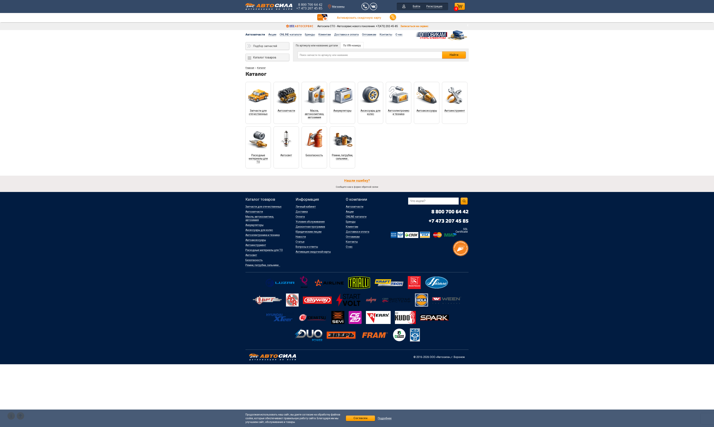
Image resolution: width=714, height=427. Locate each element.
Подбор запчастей (265, 46)
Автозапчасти (255, 34)
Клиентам (324, 34)
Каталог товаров (264, 57)
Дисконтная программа (310, 226)
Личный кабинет (306, 206)
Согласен (360, 418)
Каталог (261, 68)
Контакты (385, 34)
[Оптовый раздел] (441, 35)
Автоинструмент (255, 245)
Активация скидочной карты (313, 251)
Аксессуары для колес (259, 230)
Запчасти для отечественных (263, 206)
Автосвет (251, 255)
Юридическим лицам (308, 231)
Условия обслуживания (310, 221)
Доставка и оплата (346, 34)
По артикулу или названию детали (317, 45)
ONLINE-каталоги (291, 34)
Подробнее (385, 418)
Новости (301, 236)
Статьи (300, 241)
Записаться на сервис (414, 26)
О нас (399, 34)
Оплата (300, 216)
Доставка (302, 211)
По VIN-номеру (352, 45)
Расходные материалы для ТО (264, 250)
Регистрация (434, 6)
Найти (454, 55)
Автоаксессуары (255, 240)
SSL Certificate (462, 230)
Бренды (310, 34)
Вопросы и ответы (307, 246)
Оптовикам (369, 34)
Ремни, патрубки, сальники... (262, 265)
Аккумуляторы (254, 225)
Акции (272, 34)
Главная (249, 68)
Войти (416, 6)
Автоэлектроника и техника (262, 235)
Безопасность (254, 260)
